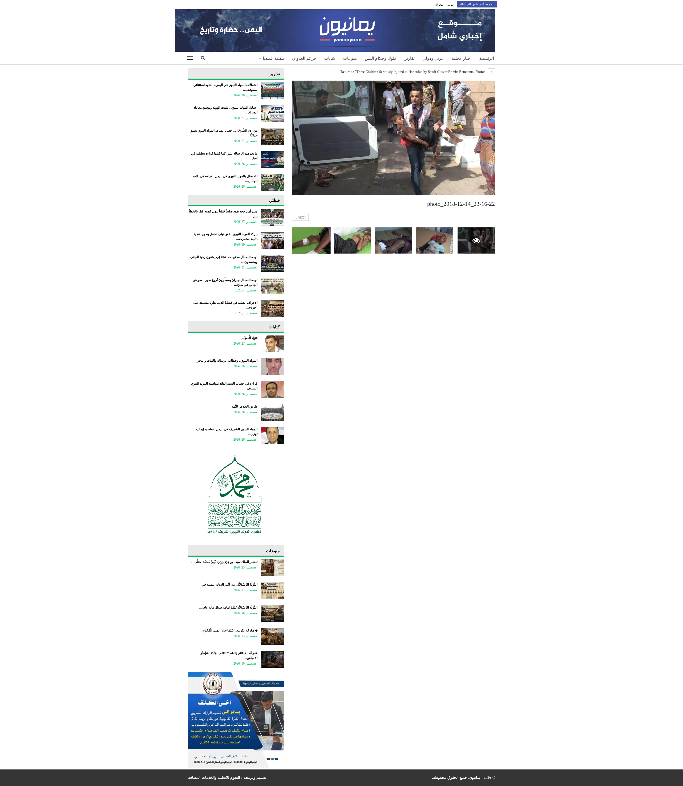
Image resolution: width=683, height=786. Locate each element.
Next (301, 217)
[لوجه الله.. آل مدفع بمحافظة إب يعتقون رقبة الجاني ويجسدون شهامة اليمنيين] (272, 263)
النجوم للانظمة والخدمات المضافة (214, 778)
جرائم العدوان (304, 58)
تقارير (409, 58)
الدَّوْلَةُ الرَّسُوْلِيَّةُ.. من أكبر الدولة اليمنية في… (227, 584)
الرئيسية (486, 58)
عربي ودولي (433, 58)
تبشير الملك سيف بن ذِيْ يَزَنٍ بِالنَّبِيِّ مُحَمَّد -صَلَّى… (224, 562)
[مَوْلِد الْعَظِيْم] (272, 344)
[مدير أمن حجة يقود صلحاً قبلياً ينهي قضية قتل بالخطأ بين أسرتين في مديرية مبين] (272, 217)
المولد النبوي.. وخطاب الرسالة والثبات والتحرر (226, 360)
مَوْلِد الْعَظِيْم (249, 338)
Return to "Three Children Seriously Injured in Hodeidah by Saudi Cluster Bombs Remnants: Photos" (412, 72)
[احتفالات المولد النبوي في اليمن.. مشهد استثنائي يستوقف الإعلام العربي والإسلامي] (272, 91)
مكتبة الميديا (273, 58)
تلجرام (439, 4)
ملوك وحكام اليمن (381, 58)
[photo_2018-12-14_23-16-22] (434, 240)
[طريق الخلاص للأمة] (272, 412)
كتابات (329, 58)
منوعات (350, 58)
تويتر (450, 4)
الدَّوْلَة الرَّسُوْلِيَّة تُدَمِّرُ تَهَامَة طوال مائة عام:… (228, 607)
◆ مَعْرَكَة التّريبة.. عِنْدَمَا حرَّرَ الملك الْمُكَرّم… (228, 630)
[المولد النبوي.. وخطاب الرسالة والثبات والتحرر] (272, 366)
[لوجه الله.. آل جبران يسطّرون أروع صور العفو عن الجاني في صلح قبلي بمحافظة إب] (272, 286)
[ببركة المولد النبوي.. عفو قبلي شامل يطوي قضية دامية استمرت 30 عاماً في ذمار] (272, 240)
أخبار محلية (461, 58)
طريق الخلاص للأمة (244, 406)
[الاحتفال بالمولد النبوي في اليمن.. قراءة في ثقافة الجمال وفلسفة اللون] (272, 182)
